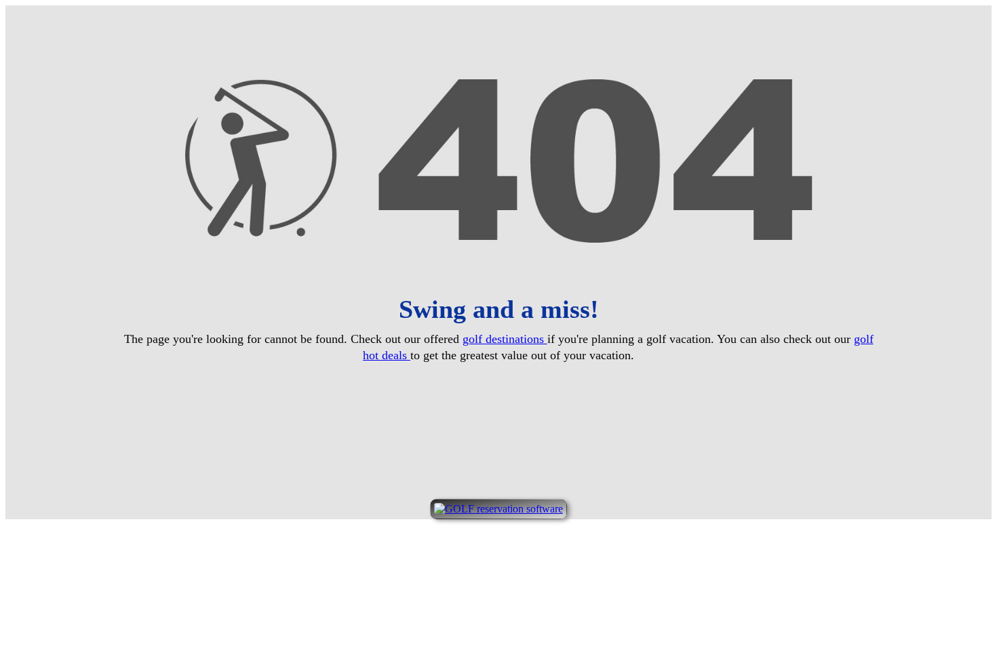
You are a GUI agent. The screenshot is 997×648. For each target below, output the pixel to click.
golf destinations (505, 339)
